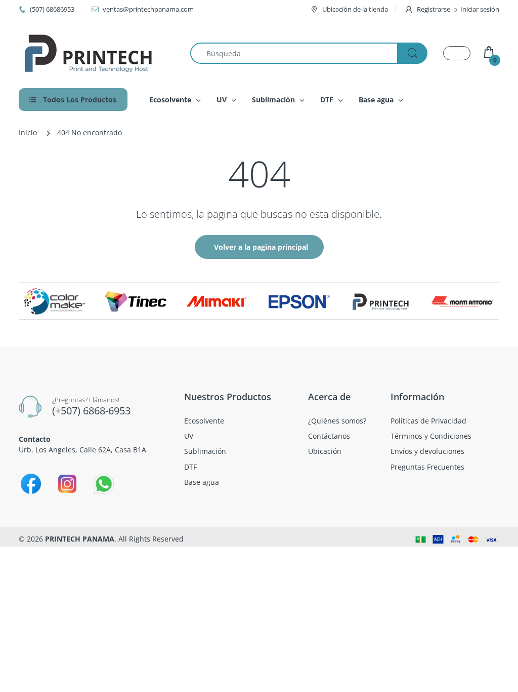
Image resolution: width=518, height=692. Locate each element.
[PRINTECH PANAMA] (88, 53)
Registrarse (433, 9)
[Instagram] (67, 484)
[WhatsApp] (104, 484)
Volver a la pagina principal (261, 247)
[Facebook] (31, 484)
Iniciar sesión (479, 9)
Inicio (28, 132)
